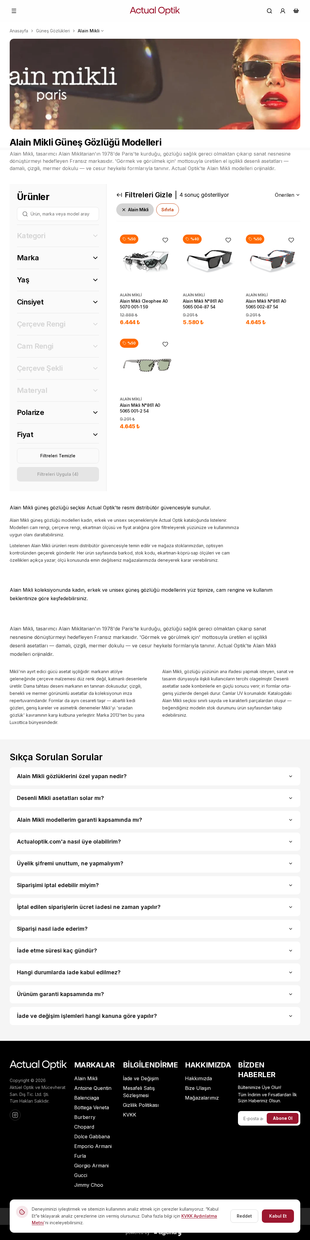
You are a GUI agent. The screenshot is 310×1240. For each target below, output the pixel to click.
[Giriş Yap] (283, 11)
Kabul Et (278, 1216)
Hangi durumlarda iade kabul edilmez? (68, 972)
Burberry (84, 1117)
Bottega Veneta (91, 1107)
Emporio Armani (93, 1146)
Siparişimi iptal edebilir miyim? (58, 885)
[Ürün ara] (269, 11)
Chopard (84, 1127)
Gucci (80, 1175)
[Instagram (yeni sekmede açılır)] (15, 1115)
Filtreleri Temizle (57, 455)
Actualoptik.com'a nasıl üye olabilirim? (69, 841)
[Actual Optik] (155, 11)
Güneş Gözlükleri (53, 30)
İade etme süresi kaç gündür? (57, 950)
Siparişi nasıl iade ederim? (52, 929)
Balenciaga (86, 1098)
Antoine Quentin (92, 1088)
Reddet (244, 1216)
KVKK (129, 1115)
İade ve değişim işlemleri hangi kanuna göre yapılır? (87, 1016)
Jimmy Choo (88, 1185)
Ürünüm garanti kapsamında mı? (60, 994)
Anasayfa (19, 30)
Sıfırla (167, 209)
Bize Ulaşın (198, 1088)
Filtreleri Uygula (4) (57, 474)
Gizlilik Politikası (141, 1105)
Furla (80, 1156)
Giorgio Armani (91, 1166)
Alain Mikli (89, 30)
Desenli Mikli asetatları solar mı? (60, 798)
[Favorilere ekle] (165, 240)
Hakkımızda (198, 1078)
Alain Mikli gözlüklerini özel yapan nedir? (72, 776)
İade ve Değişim (141, 1078)
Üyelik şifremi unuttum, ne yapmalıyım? (70, 863)
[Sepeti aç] (296, 10)
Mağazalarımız (202, 1098)
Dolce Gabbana (92, 1136)
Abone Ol (282, 1118)
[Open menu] (14, 11)
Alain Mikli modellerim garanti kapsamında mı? (79, 820)
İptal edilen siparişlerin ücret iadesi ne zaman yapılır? (88, 907)
